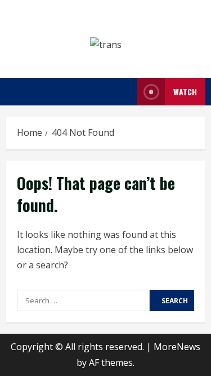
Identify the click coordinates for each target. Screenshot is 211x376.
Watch (185, 92)
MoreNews (177, 346)
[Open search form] (125, 92)
